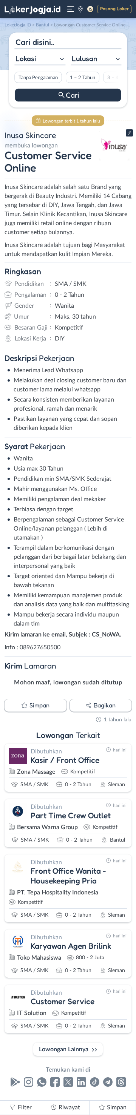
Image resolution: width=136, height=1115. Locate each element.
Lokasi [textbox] (25, 58)
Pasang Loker (114, 8)
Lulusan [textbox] (84, 58)
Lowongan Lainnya (63, 1049)
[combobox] (39, 59)
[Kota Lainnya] (80, 9)
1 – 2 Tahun (82, 77)
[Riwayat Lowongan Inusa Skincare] (114, 159)
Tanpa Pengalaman (38, 77)
